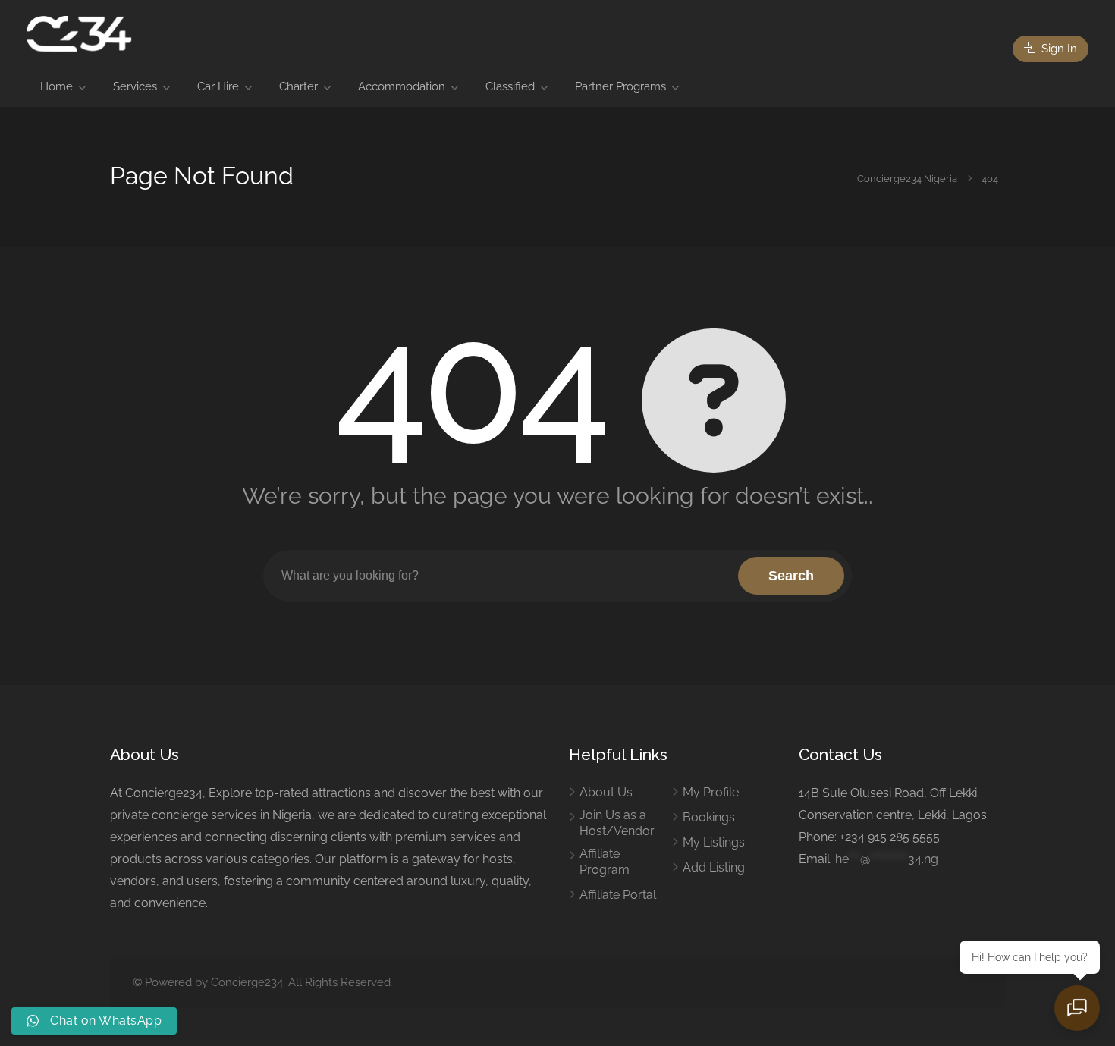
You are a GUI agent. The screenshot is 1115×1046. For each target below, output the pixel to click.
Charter (298, 86)
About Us (606, 792)
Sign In (1057, 48)
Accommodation (401, 86)
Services (135, 86)
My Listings (714, 842)
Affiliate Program (604, 862)
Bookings (709, 817)
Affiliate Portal (617, 894)
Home (56, 86)
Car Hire (218, 86)
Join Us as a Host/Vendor (617, 823)
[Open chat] (1077, 1008)
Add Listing (714, 867)
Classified (510, 86)
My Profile (711, 792)
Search (791, 575)
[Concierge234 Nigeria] (79, 33)
